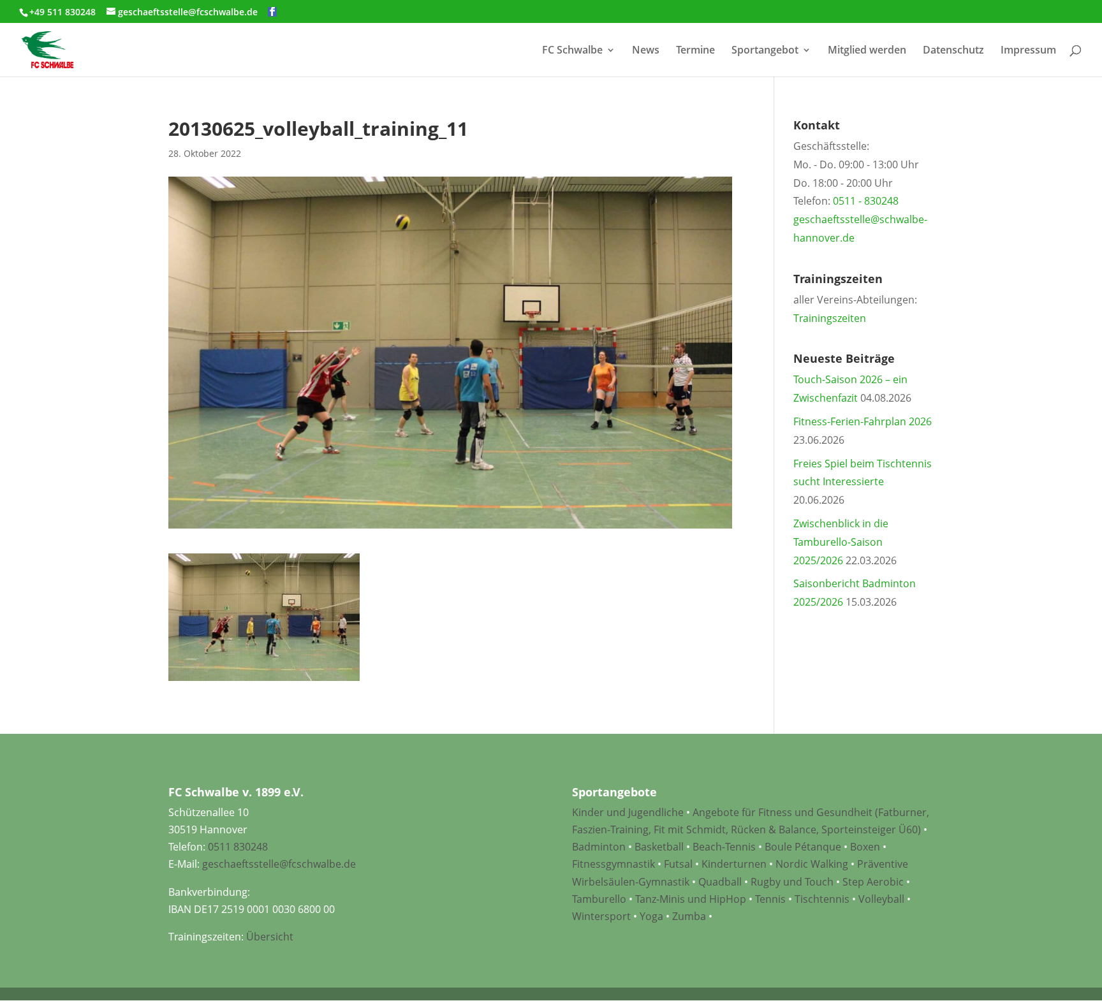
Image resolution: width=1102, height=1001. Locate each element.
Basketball (659, 847)
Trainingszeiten (829, 318)
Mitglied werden (867, 51)
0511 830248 (238, 847)
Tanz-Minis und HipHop (690, 899)
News (645, 51)
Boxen (865, 847)
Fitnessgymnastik (613, 864)
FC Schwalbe (572, 51)
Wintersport (601, 916)
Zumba (689, 916)
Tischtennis (823, 899)
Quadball (720, 882)
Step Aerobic (873, 882)
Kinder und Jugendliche (628, 812)
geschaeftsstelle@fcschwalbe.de (279, 864)
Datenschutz (953, 51)
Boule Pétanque (803, 847)
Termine (695, 51)
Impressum (1028, 51)
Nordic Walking (811, 864)
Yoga (651, 916)
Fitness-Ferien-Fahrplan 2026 (862, 421)
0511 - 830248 (866, 201)
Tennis (770, 899)
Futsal (678, 864)
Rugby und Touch (792, 882)
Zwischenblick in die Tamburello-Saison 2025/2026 (840, 541)
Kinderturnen (734, 864)
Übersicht (269, 937)
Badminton (599, 847)
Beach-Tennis (724, 847)
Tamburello (599, 899)
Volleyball (882, 899)
